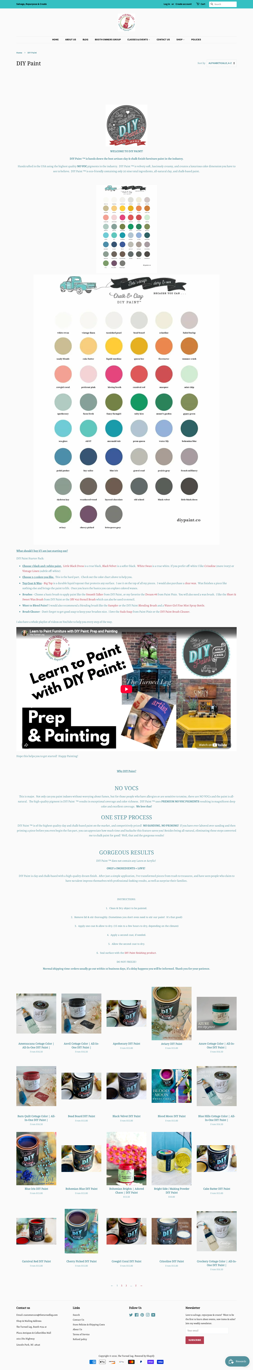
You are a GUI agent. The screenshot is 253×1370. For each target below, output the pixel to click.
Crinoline (210, 566)
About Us (70, 39)
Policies (196, 39)
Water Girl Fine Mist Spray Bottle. (184, 605)
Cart (203, 4)
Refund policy (80, 1339)
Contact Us (163, 39)
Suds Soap (126, 612)
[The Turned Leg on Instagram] (148, 1315)
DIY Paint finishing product (140, 952)
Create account (184, 4)
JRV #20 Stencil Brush (83, 599)
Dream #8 (151, 594)
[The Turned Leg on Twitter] (131, 1315)
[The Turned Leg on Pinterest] (142, 1315)
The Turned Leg (125, 1356)
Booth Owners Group (108, 39)
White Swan (144, 566)
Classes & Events (137, 39)
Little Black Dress (73, 566)
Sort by (201, 63)
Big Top (48, 583)
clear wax (190, 583)
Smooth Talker (94, 594)
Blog (85, 39)
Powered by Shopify (144, 1356)
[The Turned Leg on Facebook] (137, 1315)
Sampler (113, 605)
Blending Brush (147, 605)
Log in (167, 4)
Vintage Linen (30, 571)
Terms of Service (81, 1334)
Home (55, 39)
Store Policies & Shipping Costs (89, 1324)
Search (76, 1315)
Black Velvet (109, 566)
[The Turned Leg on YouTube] (153, 1315)
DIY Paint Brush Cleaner (174, 612)
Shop (179, 39)
